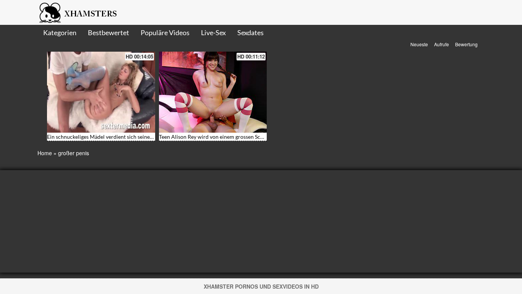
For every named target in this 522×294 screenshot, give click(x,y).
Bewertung (466, 44)
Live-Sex (213, 32)
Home (44, 153)
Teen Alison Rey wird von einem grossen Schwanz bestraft (227, 136)
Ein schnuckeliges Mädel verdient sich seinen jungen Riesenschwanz (127, 136)
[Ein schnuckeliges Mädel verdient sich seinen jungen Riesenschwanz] (101, 92)
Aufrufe (441, 44)
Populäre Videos (165, 32)
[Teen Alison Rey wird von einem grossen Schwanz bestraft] (213, 92)
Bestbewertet (108, 32)
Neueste (419, 44)
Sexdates (250, 32)
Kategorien (59, 32)
